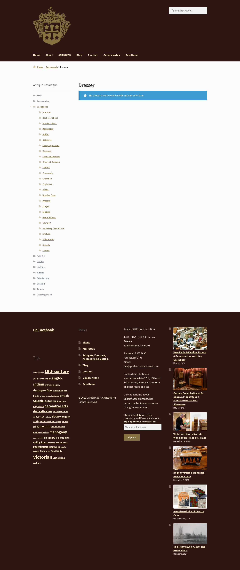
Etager (45, 206)
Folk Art (41, 255)
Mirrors (40, 272)
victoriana (59, 457)
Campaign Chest (50, 145)
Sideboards (48, 239)
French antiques (52, 421)
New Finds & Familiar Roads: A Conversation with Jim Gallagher (189, 356)
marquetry (37, 438)
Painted (47, 437)
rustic (44, 446)
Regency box (62, 442)
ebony (56, 416)
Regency (51, 442)
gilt (34, 427)
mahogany (58, 432)
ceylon (62, 401)
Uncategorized (44, 294)
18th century (38, 372)
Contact (93, 55)
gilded (65, 421)
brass (42, 395)
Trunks (45, 250)
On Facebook (43, 330)
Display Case (49, 195)
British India (51, 400)
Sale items (132, 55)
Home (36, 55)
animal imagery (52, 385)
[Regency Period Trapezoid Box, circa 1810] (190, 458)
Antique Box (42, 390)
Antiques (58, 390)
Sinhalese (45, 451)
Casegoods (52, 67)
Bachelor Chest (50, 117)
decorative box (42, 411)
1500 (39, 95)
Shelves (46, 233)
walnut (37, 462)
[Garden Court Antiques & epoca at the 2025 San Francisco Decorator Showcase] (190, 379)
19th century (57, 371)
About (49, 55)
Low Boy (46, 222)
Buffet (45, 134)
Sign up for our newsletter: (140, 421)
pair (54, 437)
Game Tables (49, 217)
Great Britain (58, 426)
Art (65, 390)
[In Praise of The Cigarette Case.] (190, 497)
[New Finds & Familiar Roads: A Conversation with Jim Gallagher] (190, 338)
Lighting (41, 267)
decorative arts (56, 406)
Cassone (46, 151)
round (37, 446)
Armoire (46, 112)
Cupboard (47, 184)
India (36, 432)
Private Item (43, 278)
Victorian (42, 457)
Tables (40, 289)
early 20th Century (42, 417)
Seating (41, 283)
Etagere (46, 211)
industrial (44, 432)
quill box (43, 442)
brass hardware (52, 396)
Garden (40, 261)
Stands (46, 244)
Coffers (46, 167)
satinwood (54, 446)
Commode (47, 173)
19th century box (42, 378)
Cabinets (47, 139)
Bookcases (47, 128)
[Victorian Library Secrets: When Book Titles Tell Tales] (190, 421)
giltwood (43, 426)
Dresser (46, 200)
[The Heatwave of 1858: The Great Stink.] (190, 533)
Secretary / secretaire (53, 228)
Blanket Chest (49, 123)
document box (60, 411)
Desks (45, 189)
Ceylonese (38, 406)
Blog (79, 55)
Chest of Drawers (51, 156)
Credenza (47, 178)
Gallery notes (111, 55)
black (36, 395)
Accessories (43, 101)
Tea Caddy (56, 451)
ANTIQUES (64, 55)
